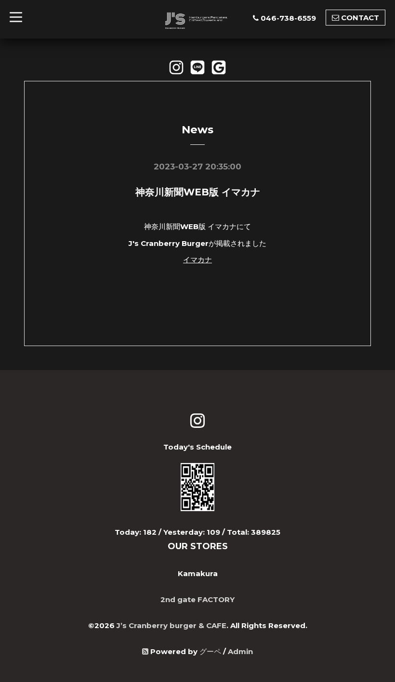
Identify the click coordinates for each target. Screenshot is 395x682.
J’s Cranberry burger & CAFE (171, 625)
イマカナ (197, 259)
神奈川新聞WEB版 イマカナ (197, 192)
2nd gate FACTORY (197, 599)
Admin (240, 651)
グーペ (210, 651)
